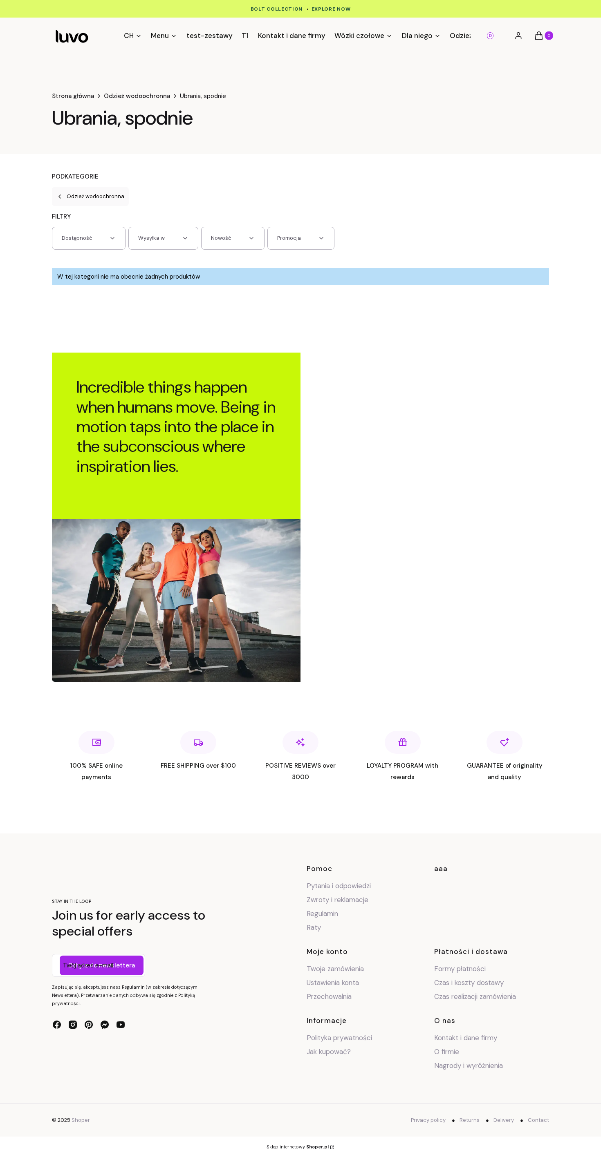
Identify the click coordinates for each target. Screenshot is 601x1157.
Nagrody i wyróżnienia (468, 1065)
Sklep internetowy (298, 1147)
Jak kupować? (329, 1051)
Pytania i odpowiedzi (339, 885)
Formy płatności (460, 968)
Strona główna (73, 96)
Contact (538, 1120)
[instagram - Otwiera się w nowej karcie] (73, 1025)
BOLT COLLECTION (277, 9)
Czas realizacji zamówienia (475, 996)
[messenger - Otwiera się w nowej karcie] (105, 1025)
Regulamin (322, 913)
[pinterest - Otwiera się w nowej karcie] (89, 1025)
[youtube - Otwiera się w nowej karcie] (121, 1025)
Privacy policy (428, 1120)
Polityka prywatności (339, 1037)
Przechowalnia (329, 996)
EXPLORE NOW (331, 9)
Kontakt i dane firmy (465, 1037)
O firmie (446, 1051)
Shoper (81, 1120)
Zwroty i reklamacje (337, 899)
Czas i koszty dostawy (469, 982)
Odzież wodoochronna (137, 96)
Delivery (503, 1120)
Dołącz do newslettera (101, 965)
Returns (470, 1120)
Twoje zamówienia (335, 968)
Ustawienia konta (333, 982)
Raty (314, 927)
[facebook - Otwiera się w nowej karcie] (57, 1025)
